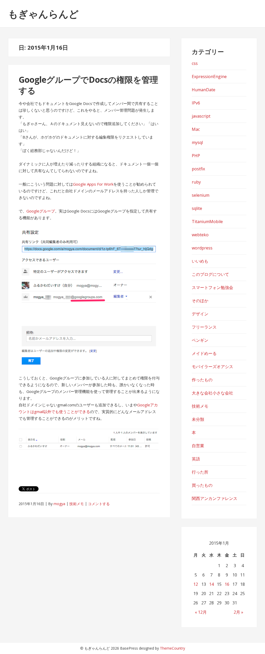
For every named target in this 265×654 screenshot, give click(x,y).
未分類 (198, 419)
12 (195, 584)
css (195, 63)
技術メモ (76, 503)
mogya (59, 503)
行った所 (200, 472)
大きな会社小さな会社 (212, 393)
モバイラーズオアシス (212, 366)
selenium (200, 195)
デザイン (200, 314)
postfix (198, 169)
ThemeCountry (172, 648)
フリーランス (204, 327)
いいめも (200, 261)
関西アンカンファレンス (214, 498)
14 (211, 584)
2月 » (238, 612)
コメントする (99, 503)
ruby (196, 182)
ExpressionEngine (209, 76)
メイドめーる (204, 353)
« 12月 (201, 612)
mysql (197, 142)
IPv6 (196, 103)
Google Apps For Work (93, 184)
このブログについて (210, 274)
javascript (201, 116)
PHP (196, 155)
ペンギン (200, 340)
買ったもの (202, 485)
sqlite (197, 208)
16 (227, 584)
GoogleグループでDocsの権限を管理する (88, 85)
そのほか (200, 300)
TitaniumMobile (207, 221)
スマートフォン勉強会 (212, 287)
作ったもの (202, 380)
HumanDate (203, 90)
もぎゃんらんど (43, 13)
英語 (196, 459)
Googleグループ (40, 211)
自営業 (198, 445)
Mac (196, 129)
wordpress (202, 248)
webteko (200, 235)
